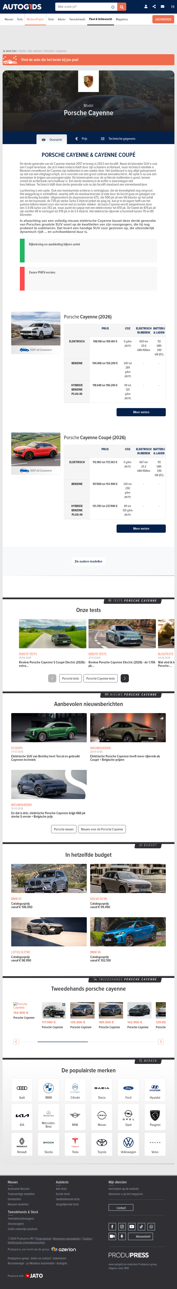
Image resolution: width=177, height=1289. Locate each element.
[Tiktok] (141, 1226)
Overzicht (55, 139)
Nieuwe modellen (18, 1204)
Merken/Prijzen (35, 19)
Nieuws (9, 19)
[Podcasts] (122, 1236)
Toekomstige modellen (21, 1194)
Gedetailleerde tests (68, 1199)
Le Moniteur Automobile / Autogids (46, 1263)
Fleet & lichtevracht (100, 19)
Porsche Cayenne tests (100, 678)
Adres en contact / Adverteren (48, 1258)
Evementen (14, 1199)
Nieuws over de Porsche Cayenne (102, 829)
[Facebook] (112, 1226)
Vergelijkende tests (67, 1204)
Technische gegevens (121, 138)
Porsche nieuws (64, 829)
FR (172, 6)
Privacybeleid (43, 1238)
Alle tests (61, 1188)
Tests (20, 19)
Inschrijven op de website (124, 1188)
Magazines (122, 19)
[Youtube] (132, 1226)
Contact (121, 1208)
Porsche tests (70, 678)
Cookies (87, 1238)
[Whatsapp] (151, 1226)
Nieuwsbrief (143, 1236)
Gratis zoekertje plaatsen (23, 1229)
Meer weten (141, 412)
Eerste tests (63, 1194)
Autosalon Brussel (18, 1188)
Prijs (84, 138)
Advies (61, 19)
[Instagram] (122, 1226)
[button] (125, 678)
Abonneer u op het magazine (126, 1194)
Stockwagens (16, 1223)
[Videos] (112, 1236)
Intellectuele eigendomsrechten (26, 1242)
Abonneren (163, 19)
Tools (51, 19)
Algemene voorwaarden (67, 1238)
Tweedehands (77, 19)
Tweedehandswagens (21, 1218)
